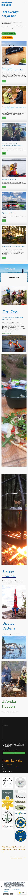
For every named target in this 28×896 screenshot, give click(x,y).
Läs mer (4, 81)
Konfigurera (6, 891)
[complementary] (22, 893)
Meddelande (5, 725)
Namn (4, 719)
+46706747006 (9, 764)
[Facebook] (10, 277)
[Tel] (18, 277)
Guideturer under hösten (7, 37)
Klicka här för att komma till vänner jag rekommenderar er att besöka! (18, 857)
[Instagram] (12, 277)
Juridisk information (16, 889)
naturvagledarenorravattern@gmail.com (13, 766)
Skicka (14, 753)
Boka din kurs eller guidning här (8, 33)
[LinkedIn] (14, 277)
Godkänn (6, 894)
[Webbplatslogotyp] (7, 6)
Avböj (11, 894)
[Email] (16, 277)
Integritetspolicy (7, 889)
